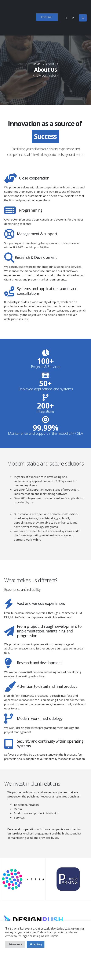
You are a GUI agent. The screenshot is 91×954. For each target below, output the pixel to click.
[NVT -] (18, 17)
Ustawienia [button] (15, 944)
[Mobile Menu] (83, 17)
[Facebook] (66, 18)
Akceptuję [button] (35, 944)
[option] (23, 879)
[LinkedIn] (73, 18)
